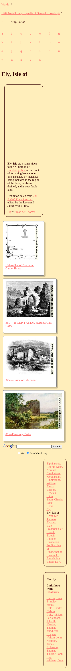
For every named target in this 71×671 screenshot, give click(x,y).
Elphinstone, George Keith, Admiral (55, 467)
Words (5, 4)
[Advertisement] (35, 122)
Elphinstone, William (54, 481)
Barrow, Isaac (54, 598)
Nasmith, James (52, 642)
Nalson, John (54, 637)
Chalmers (53, 592)
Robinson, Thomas (52, 649)
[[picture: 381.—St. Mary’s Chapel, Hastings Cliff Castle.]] (29, 316)
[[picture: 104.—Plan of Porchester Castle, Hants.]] (21, 259)
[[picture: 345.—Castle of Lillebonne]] (29, 373)
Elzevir (51, 532)
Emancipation (54, 551)
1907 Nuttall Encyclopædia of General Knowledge (30, 13)
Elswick (51, 492)
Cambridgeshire (16, 170)
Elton (50, 496)
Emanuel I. (53, 555)
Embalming (53, 558)
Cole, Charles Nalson (54, 609)
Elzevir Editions (51, 537)
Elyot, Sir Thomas (24, 211)
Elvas (50, 506)
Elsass (50, 486)
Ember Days (54, 561)
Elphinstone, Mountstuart (54, 475)
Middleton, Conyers (53, 632)
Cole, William (54, 614)
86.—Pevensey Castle (18, 434)
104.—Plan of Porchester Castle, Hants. (19, 267)
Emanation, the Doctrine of (54, 545)
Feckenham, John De (54, 619)
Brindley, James (52, 603)
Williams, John (55, 660)
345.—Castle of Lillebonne (21, 380)
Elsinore (51, 489)
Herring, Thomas (51, 626)
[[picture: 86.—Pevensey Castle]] (33, 428)
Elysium (51, 522)
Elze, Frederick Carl (55, 527)
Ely (9, 211)
